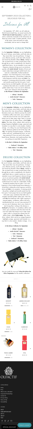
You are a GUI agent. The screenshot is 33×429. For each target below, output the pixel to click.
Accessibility (4, 402)
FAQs (2, 387)
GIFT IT (2, 413)
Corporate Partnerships (7, 393)
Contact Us (3, 395)
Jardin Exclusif (24, 301)
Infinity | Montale (17, 94)
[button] (25, 5)
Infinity (8, 301)
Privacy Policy (4, 397)
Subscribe (22, 271)
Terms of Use (4, 399)
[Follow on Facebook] (2, 421)
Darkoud (24, 327)
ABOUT (2, 415)
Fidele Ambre (8, 353)
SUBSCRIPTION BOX (6, 411)
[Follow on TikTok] (8, 421)
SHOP (2, 409)
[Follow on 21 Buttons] (11, 421)
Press (2, 389)
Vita (24, 353)
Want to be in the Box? (6, 391)
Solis (8, 327)
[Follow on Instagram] (5, 421)
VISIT (2, 417)
